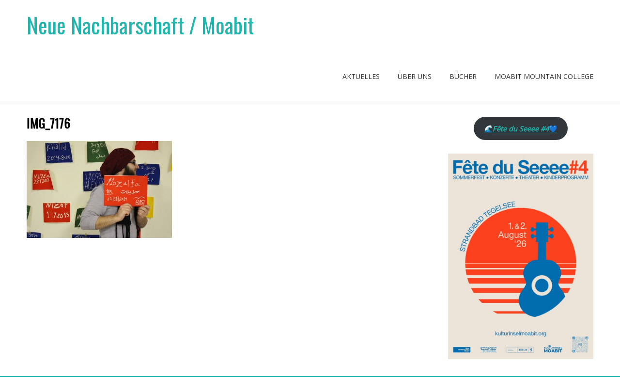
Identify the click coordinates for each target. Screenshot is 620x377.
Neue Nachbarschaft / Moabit (140, 25)
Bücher (463, 76)
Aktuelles (361, 76)
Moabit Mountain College (544, 76)
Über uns (415, 76)
